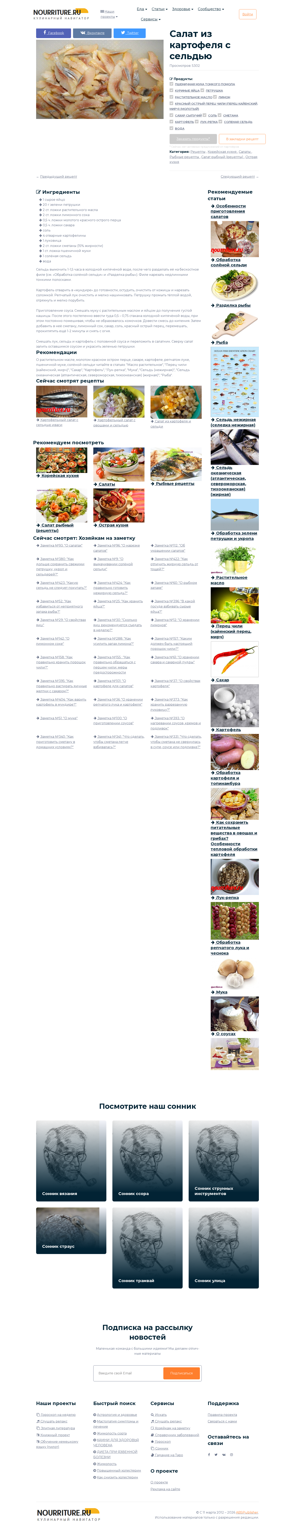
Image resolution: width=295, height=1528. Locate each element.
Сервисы (149, 19)
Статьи (158, 9)
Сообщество (209, 9)
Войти (247, 14)
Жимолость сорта (112, 1433)
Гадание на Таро (168, 1455)
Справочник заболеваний (176, 1435)
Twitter (132, 33)
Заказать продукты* (193, 139)
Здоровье (181, 9)
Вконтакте (95, 33)
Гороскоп (162, 1442)
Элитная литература (57, 1428)
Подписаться (181, 1373)
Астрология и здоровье (117, 1415)
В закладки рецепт (242, 139)
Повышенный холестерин (119, 1470)
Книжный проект (55, 1435)
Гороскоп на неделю (58, 1415)
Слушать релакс (53, 1421)
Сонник (161, 1448)
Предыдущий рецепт (58, 177)
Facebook (55, 33)
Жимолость (107, 1464)
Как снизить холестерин (117, 1477)
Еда (140, 9)
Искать (160, 1415)
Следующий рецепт (238, 177)
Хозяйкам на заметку (172, 1428)
